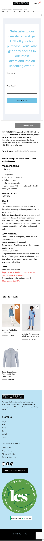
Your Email (11, 86)
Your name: (11, 73)
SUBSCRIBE (22, 100)
